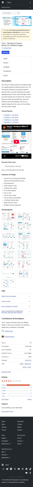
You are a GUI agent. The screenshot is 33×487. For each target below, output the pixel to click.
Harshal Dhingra (9, 336)
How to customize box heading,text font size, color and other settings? (12, 311)
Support (5, 75)
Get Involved (21, 435)
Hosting (4, 427)
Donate (20, 441)
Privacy (4, 430)
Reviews (5, 63)
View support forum (7, 411)
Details (5, 58)
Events (19, 438)
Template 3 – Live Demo (11, 120)
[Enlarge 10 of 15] (29, 253)
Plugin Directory (6, 7)
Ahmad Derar (7, 48)
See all (29, 399)
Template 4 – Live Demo (11, 122)
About (3, 421)
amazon (25, 367)
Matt (4, 452)
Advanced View (6, 372)
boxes (29, 367)
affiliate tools (28, 364)
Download (5, 52)
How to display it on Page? (10, 306)
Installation (6, 67)
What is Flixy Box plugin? (9, 296)
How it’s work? (6, 301)
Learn (3, 435)
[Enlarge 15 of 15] (13, 281)
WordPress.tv (6, 444)
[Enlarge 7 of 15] (13, 243)
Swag (19, 444)
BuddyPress (6, 457)
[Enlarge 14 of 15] (29, 272)
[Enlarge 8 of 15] (29, 243)
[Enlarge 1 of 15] (13, 214)
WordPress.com (7, 449)
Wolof (7, 465)
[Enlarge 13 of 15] (13, 272)
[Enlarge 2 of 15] (29, 214)
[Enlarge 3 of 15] (13, 224)
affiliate (21, 364)
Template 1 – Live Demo (11, 115)
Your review (5, 399)
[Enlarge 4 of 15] (29, 224)
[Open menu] (30, 2)
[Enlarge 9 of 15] (13, 253)
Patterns (19, 430)
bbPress (5, 455)
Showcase (20, 421)
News (3, 424)
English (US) (28, 360)
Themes (19, 424)
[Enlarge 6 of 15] (29, 233)
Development (7, 71)
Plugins (19, 427)
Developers (5, 441)
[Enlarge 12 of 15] (29, 262)
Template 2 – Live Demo (11, 117)
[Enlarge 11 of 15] (13, 262)
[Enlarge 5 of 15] (13, 233)
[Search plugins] (18, 13)
